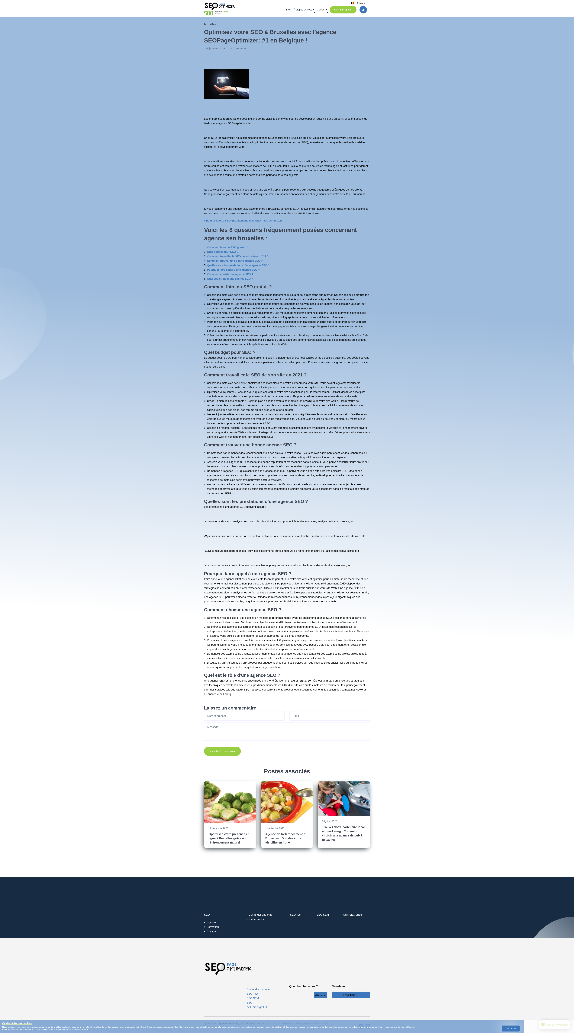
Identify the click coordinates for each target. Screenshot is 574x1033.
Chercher (320, 995)
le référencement (320, 391)
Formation (213, 926)
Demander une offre (261, 914)
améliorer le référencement (319, 396)
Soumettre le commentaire (222, 751)
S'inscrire (350, 995)
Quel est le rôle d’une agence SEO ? (230, 278)
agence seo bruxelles (234, 238)
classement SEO (260, 423)
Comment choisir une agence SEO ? (230, 274)
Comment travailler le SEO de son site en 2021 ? (238, 256)
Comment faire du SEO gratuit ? (227, 247)
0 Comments (238, 48)
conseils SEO (229, 565)
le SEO (227, 357)
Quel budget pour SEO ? (222, 251)
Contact (321, 9)
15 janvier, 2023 (216, 48)
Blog (288, 9)
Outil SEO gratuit (343, 9)
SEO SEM (323, 914)
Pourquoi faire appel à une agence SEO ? (233, 269)
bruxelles (210, 24)
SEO (271, 137)
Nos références (255, 919)
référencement (360, 161)
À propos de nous (303, 9)
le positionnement (261, 685)
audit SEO (224, 521)
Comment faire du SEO (228, 286)
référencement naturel (284, 680)
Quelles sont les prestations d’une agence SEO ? (238, 265)
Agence (211, 922)
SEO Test (295, 914)
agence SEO (226, 123)
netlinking (225, 694)
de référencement (279, 617)
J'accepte (510, 1028)
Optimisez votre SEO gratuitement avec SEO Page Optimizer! (243, 220)
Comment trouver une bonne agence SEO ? (235, 260)
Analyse (211, 931)
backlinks (331, 405)
